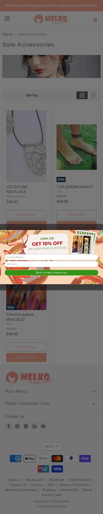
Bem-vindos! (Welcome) (51, 272)
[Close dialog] (100, 232)
